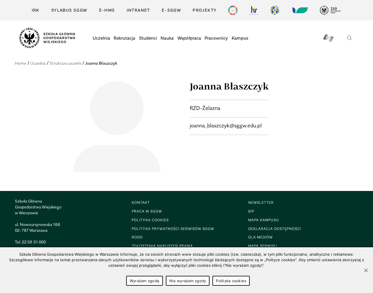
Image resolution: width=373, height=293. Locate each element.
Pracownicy (216, 38)
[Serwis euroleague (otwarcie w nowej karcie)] (274, 10)
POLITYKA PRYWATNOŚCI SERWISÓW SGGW (173, 229)
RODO (137, 237)
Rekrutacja (124, 38)
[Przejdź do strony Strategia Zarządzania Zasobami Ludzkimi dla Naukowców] (253, 10)
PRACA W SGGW (147, 211)
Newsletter (261, 202)
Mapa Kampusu (263, 220)
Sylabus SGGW (69, 10)
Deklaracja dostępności (274, 229)
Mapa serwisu (262, 246)
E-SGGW (171, 10)
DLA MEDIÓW (260, 237)
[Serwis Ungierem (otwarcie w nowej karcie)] (299, 10)
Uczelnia (101, 38)
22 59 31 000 (34, 241)
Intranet (138, 10)
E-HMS (107, 10)
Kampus (240, 38)
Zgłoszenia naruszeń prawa (162, 246)
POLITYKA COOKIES (150, 220)
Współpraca (189, 38)
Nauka (167, 38)
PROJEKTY (205, 10)
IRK (36, 10)
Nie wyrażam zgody (187, 280)
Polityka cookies (231, 280)
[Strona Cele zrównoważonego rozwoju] (232, 10)
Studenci (148, 38)
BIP (251, 211)
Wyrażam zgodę (144, 280)
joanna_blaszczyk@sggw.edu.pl (226, 125)
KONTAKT (141, 202)
